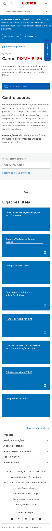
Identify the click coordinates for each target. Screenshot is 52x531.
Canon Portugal (24, 512)
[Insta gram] (19, 519)
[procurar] (11, 3)
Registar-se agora (11, 36)
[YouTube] (40, 519)
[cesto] (4, 3)
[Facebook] (12, 519)
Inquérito (47, 50)
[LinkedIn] (26, 519)
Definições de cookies (26, 504)
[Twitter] (33, 519)
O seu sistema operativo (14, 158)
